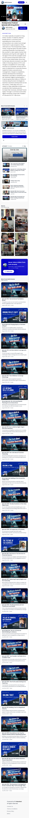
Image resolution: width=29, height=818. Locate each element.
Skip (25, 146)
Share (26, 6)
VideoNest (19, 801)
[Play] (14, 13)
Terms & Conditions (12, 809)
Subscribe (21, 2)
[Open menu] (26, 2)
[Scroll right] (27, 106)
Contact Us (10, 806)
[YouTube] (3, 140)
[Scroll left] (24, 106)
